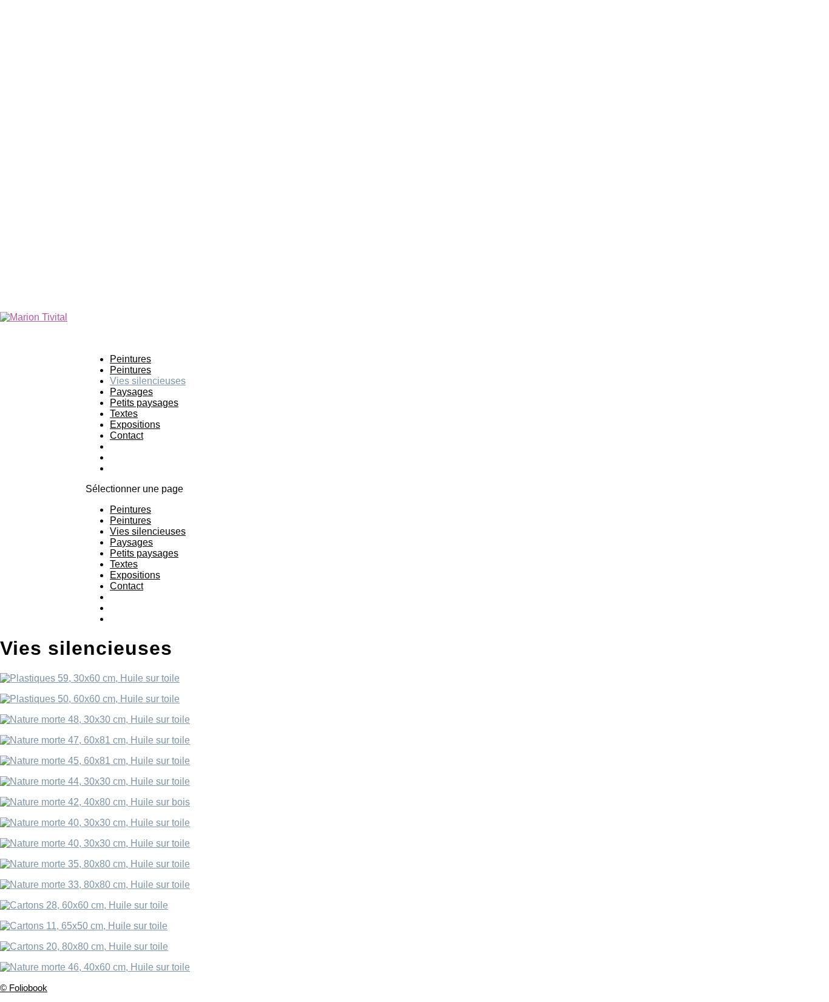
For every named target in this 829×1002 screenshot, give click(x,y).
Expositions (135, 575)
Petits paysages (144, 403)
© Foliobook (23, 988)
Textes (124, 564)
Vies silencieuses (148, 531)
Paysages (131, 542)
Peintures (130, 509)
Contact (126, 435)
